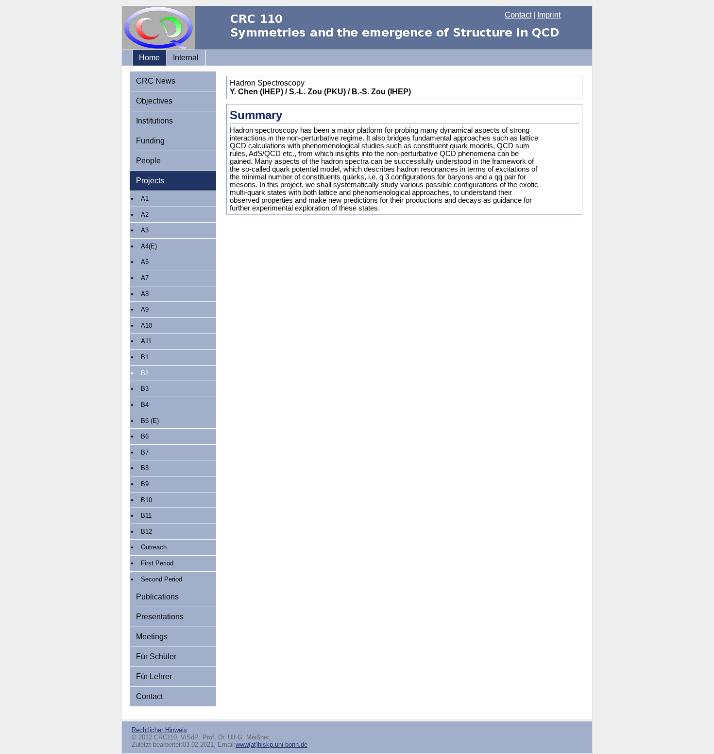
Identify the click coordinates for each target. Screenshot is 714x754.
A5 (145, 261)
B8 (145, 468)
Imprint (549, 15)
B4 (145, 404)
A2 (145, 214)
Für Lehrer (154, 676)
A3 (145, 230)
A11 (146, 341)
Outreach (154, 547)
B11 (146, 515)
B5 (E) (150, 420)
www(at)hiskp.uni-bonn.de (271, 744)
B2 (145, 373)
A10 (146, 325)
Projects (150, 180)
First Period (157, 563)
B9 (145, 484)
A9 (145, 309)
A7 (145, 277)
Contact (518, 15)
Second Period (161, 579)
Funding (150, 141)
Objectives (154, 101)
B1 (145, 357)
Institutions (154, 121)
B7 (145, 452)
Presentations (160, 617)
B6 (145, 436)
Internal (186, 57)
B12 (146, 531)
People (148, 161)
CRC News (155, 81)
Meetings (152, 636)
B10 (146, 500)
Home (149, 57)
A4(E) (149, 246)
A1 (145, 198)
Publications (157, 597)
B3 (145, 388)
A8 (145, 294)
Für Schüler (156, 656)
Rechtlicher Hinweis (159, 730)
